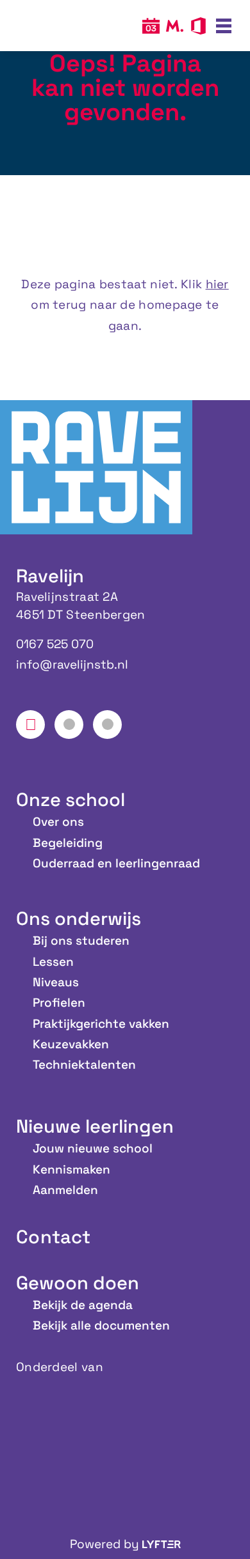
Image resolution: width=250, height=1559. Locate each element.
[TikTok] (107, 724)
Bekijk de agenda (83, 1305)
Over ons (58, 822)
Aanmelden (65, 1190)
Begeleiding (68, 843)
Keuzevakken (71, 1044)
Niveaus (56, 982)
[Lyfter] (161, 1544)
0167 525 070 (55, 644)
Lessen (53, 962)
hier (217, 284)
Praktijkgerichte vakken (101, 1024)
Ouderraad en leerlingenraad (116, 863)
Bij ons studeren (81, 941)
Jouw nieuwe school (93, 1148)
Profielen (59, 1003)
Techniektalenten (84, 1065)
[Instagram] (68, 724)
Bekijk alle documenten (101, 1325)
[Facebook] (30, 724)
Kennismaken (71, 1169)
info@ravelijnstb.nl (72, 664)
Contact (53, 1236)
